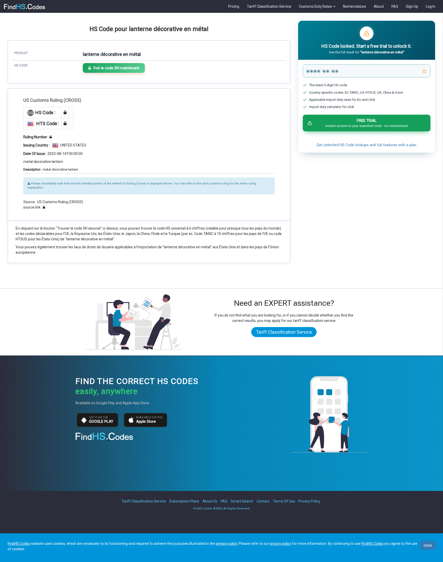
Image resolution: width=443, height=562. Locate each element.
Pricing (233, 6)
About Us (210, 501)
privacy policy (226, 543)
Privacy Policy (309, 501)
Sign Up (412, 6)
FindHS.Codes (19, 543)
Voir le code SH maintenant (116, 68)
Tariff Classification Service (269, 6)
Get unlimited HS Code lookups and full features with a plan (366, 145)
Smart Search (242, 501)
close (428, 545)
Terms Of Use (284, 501)
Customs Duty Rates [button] (316, 6)
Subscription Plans (184, 501)
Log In (430, 6)
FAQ (394, 6)
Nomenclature (354, 6)
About (379, 6)
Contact (263, 501)
